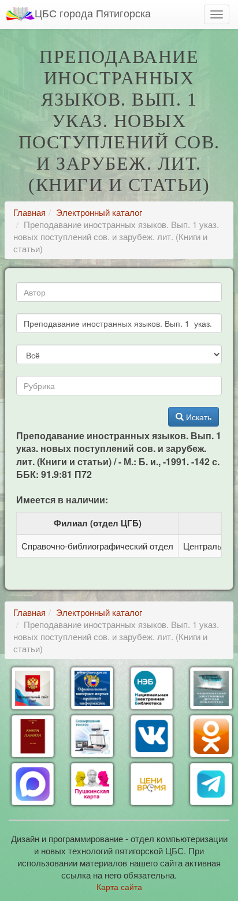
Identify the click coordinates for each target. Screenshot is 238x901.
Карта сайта (119, 886)
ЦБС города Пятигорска (93, 12)
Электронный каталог (99, 212)
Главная (29, 212)
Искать (197, 417)
